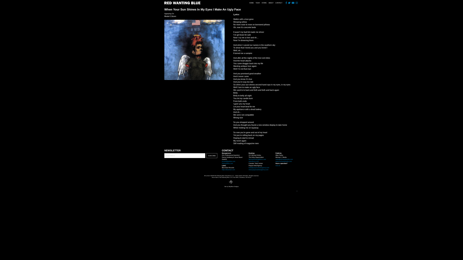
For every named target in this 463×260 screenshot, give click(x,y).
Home (251, 3)
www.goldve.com (227, 163)
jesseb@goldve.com (228, 161)
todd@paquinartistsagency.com (259, 168)
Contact (278, 3)
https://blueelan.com (228, 170)
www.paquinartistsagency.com (258, 170)
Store (264, 3)
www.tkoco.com (254, 161)
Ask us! (278, 165)
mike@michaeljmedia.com (284, 159)
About (271, 3)
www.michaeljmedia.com (284, 161)
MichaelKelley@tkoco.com (257, 159)
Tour (258, 3)
